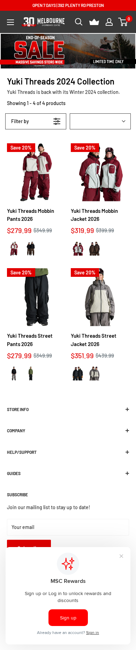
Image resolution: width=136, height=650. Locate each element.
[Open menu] (10, 22)
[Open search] (79, 22)
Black (31, 373)
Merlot (14, 248)
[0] (123, 22)
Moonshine (14, 373)
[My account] (109, 22)
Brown (31, 248)
